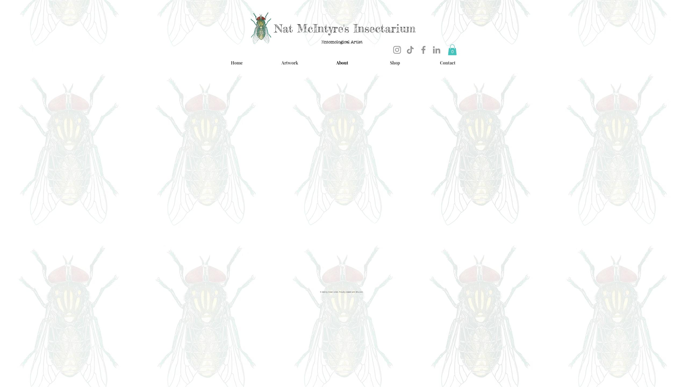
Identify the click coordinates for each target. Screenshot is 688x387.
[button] (452, 49)
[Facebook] (423, 50)
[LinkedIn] (436, 50)
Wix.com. (359, 292)
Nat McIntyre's (311, 28)
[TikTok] (410, 50)
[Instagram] (397, 50)
